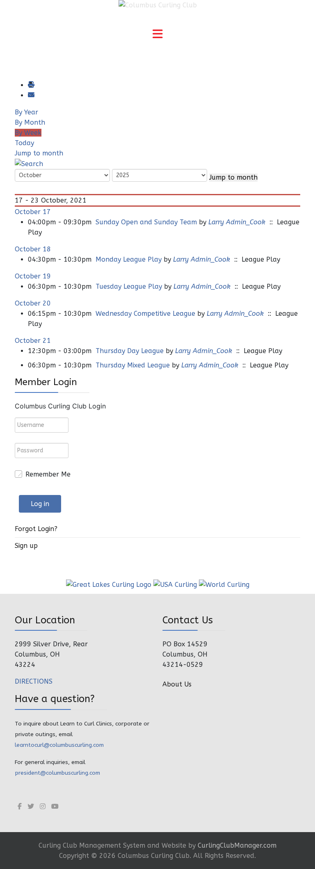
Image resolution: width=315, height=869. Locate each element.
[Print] (31, 85)
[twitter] (30, 806)
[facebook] (20, 806)
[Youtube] (55, 806)
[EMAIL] (31, 95)
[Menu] (157, 34)
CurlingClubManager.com (237, 845)
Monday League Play (129, 259)
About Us (177, 684)
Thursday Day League (130, 351)
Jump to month (39, 153)
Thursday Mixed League (133, 365)
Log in (40, 504)
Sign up (26, 546)
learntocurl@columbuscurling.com (59, 745)
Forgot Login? (36, 529)
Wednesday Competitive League (145, 313)
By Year (26, 112)
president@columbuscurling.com (57, 773)
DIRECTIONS (33, 681)
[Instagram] (43, 806)
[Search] (29, 163)
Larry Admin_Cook (236, 222)
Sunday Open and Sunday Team (146, 222)
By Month (30, 122)
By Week (28, 133)
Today (24, 143)
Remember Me (48, 474)
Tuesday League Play (129, 286)
